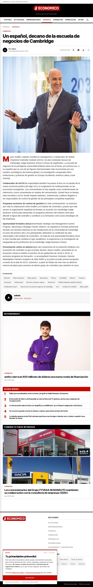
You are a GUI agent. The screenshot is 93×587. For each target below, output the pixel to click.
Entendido (29, 578)
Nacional (7, 278)
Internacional (19, 282)
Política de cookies (84, 584)
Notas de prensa (18, 278)
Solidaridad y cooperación (60, 547)
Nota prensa (44, 278)
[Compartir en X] (73, 50)
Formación (58, 20)
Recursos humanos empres (35, 282)
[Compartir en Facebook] (78, 50)
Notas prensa (32, 278)
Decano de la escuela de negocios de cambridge (37, 287)
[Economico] (46, 8)
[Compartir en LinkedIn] (83, 50)
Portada (8, 20)
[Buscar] (87, 19)
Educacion (51, 282)
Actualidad (19, 20)
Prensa (53, 278)
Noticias (72, 278)
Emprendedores (33, 20)
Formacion (7, 282)
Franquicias (70, 20)
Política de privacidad (70, 584)
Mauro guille (84, 287)
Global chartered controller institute (69, 282)
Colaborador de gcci (10, 287)
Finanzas (47, 20)
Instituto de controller (69, 287)
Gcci (57, 287)
